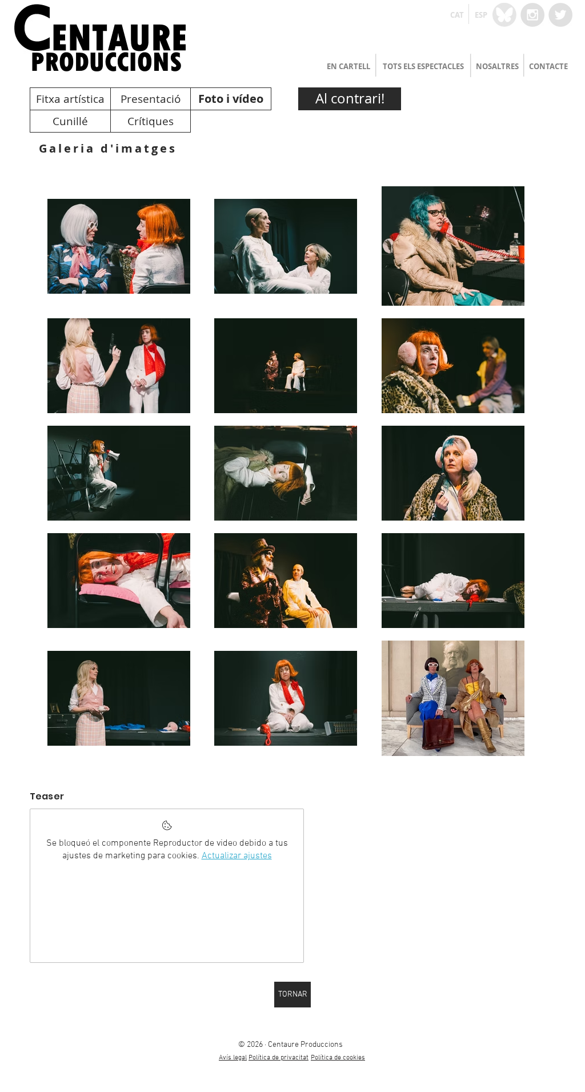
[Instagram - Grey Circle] (532, 15)
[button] (457, 14)
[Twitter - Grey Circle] (560, 15)
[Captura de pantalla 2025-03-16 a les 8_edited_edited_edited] (504, 15)
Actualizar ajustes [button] (237, 856)
